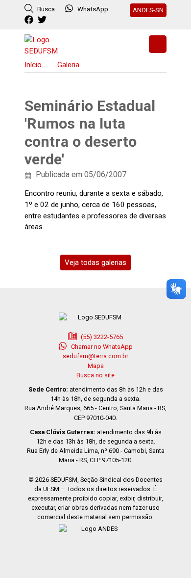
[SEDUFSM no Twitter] (43, 20)
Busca (45, 9)
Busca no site (95, 375)
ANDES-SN (148, 10)
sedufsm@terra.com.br (95, 356)
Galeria (68, 64)
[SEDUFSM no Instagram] (56, 20)
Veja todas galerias (95, 262)
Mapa (96, 365)
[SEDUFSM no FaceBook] (30, 20)
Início (33, 64)
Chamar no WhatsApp (101, 346)
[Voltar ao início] (48, 44)
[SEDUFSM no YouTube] (69, 20)
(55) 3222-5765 (101, 337)
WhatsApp (92, 9)
